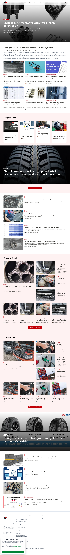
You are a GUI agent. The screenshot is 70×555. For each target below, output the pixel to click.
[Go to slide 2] (66, 40)
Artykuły (18, 515)
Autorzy (31, 515)
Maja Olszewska (6, 444)
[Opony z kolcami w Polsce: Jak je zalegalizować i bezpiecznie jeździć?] (35, 431)
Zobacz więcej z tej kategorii (34, 188)
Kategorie (44, 515)
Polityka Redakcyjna (35, 548)
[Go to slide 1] (65, 40)
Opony (33, 2)
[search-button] (62, 2)
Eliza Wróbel (6, 32)
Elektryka (50, 2)
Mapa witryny (42, 548)
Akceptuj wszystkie (13, 551)
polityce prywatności (17, 546)
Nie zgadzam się (13, 548)
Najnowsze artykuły (24, 2)
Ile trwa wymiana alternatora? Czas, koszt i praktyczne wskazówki (21, 527)
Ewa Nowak (31, 520)
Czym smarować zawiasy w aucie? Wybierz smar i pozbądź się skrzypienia (21, 536)
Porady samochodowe (44, 2)
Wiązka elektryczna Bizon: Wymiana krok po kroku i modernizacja (21, 523)
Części (37, 2)
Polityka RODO (28, 548)
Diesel (30, 2)
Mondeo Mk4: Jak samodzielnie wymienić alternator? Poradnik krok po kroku (21, 532)
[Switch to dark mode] (65, 3)
